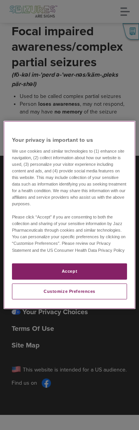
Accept (69, 270)
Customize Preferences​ (69, 291)
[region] (69, 215)
